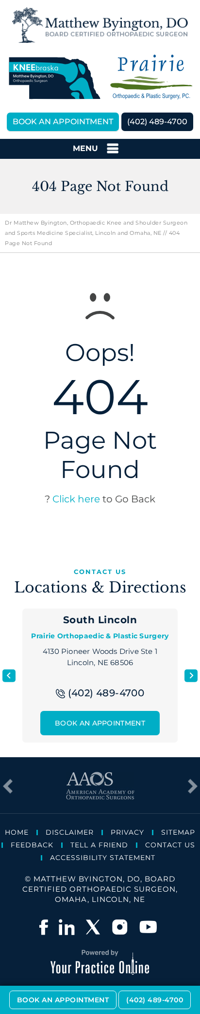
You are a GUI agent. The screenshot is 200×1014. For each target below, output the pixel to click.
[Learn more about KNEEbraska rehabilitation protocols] (54, 77)
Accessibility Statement (102, 857)
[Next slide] (191, 675)
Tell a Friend (99, 845)
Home (17, 832)
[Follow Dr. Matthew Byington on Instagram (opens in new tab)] (121, 927)
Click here (76, 499)
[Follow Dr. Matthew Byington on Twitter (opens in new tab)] (93, 927)
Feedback (32, 845)
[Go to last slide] (9, 675)
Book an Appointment (63, 121)
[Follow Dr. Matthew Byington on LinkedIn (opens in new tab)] (66, 927)
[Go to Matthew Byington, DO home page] (100, 25)
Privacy (127, 832)
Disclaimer (70, 832)
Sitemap (178, 832)
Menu (85, 148)
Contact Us (170, 845)
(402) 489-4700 (157, 121)
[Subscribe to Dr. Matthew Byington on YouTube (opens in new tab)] (148, 927)
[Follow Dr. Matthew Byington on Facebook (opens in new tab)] (43, 927)
